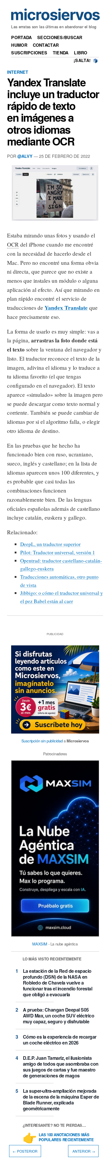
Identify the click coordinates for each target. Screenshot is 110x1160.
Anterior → (83, 1151)
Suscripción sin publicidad (42, 741)
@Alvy (25, 156)
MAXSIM (39, 944)
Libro (80, 53)
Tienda (61, 53)
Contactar (46, 45)
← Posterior (25, 1151)
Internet (17, 72)
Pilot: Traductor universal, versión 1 (57, 552)
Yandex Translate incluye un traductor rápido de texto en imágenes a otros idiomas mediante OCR (53, 111)
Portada (21, 37)
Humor (19, 45)
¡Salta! (82, 60)
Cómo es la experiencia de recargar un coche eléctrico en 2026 (60, 1039)
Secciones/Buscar (59, 37)
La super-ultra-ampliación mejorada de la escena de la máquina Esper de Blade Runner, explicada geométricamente (61, 1099)
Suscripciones (29, 53)
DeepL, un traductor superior (50, 544)
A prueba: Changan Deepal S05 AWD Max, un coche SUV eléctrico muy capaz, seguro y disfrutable (58, 1015)
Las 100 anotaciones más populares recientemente (66, 1137)
